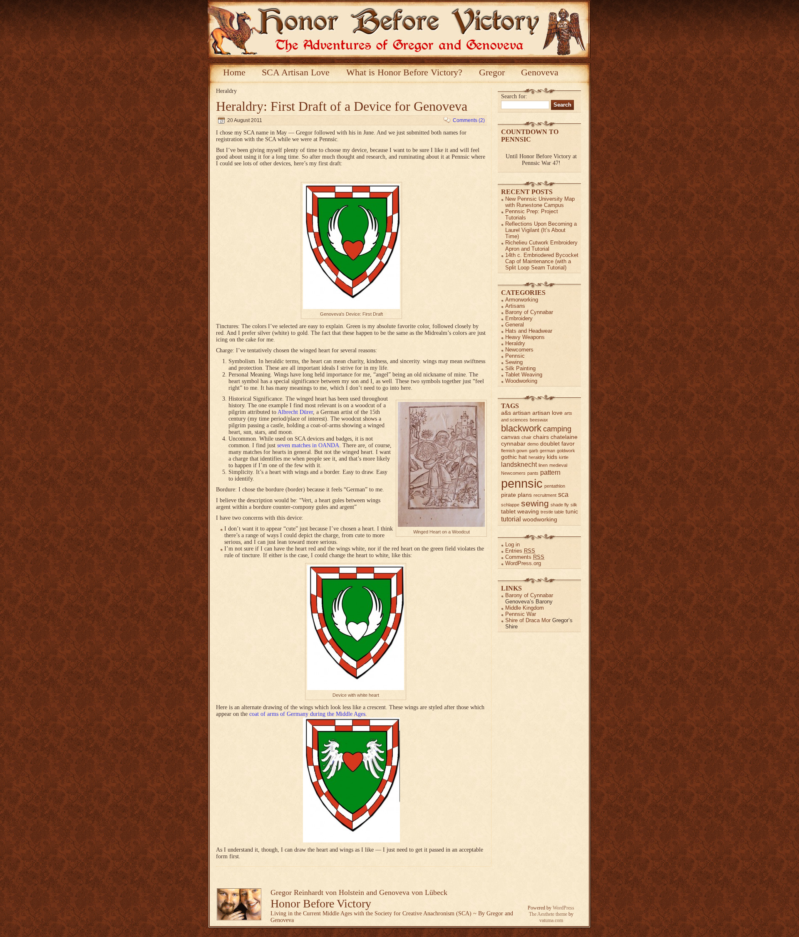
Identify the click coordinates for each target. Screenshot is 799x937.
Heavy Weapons (525, 337)
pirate (508, 495)
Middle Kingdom (524, 608)
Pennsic (515, 356)
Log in (512, 544)
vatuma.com (551, 920)
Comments (524, 557)
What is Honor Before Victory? (404, 72)
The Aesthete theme (548, 914)
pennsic (522, 483)
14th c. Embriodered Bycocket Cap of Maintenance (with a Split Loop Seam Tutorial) (541, 261)
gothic (509, 457)
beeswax (539, 419)
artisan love (547, 413)
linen (543, 465)
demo (532, 443)
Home (234, 72)
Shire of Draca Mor (528, 620)
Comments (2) (469, 120)
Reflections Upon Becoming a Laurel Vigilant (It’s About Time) (541, 230)
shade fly (560, 504)
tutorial (511, 519)
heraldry (537, 457)
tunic (572, 511)
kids (552, 457)
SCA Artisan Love (296, 72)
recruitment (544, 495)
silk (574, 504)
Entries (520, 551)
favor (568, 444)
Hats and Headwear (528, 331)
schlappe (510, 504)
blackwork (521, 428)
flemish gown (514, 450)
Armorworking (521, 300)
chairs (541, 437)
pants (532, 473)
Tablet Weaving (523, 374)
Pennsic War (520, 614)
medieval (558, 465)
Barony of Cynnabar (529, 312)
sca (563, 494)
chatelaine (564, 437)
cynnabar (513, 444)
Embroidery (519, 318)
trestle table (552, 511)
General (514, 324)
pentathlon (554, 485)
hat (523, 457)
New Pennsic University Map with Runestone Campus (540, 202)
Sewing (514, 362)
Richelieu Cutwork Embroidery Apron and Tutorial (541, 245)
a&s (506, 413)
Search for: (514, 96)
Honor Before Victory (320, 903)
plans (525, 495)
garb (533, 450)
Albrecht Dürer (295, 412)
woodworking (540, 519)
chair (526, 437)
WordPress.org (523, 563)
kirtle (563, 457)
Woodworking (521, 381)
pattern (550, 472)
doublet (550, 444)
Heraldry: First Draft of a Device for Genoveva (341, 106)
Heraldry (515, 343)
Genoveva (539, 72)
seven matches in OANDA (308, 445)
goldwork (566, 450)
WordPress (563, 908)
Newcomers (519, 349)
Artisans (515, 306)
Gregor (492, 72)
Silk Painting (520, 368)
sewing (535, 503)
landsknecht (519, 464)
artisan (522, 413)
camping (557, 429)
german (547, 450)
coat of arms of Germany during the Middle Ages (306, 714)
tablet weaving (520, 511)
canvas (510, 437)
